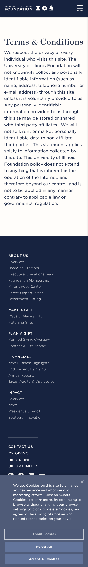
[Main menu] (79, 8)
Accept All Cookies (44, 559)
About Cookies (44, 534)
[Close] (82, 481)
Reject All (44, 546)
